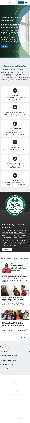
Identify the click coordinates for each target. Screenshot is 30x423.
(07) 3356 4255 (16, 398)
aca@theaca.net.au (16, 400)
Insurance (3, 351)
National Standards (6, 364)
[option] (15, 31)
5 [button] (18, 51)
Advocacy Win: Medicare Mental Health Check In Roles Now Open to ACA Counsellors (13, 299)
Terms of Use (15, 413)
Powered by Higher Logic (15, 421)
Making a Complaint (7, 369)
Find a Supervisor (6, 347)
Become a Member (15, 407)
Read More (24, 338)
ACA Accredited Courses (8, 356)
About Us (15, 404)
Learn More (7, 249)
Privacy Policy (15, 412)
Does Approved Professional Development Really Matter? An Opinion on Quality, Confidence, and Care (13, 324)
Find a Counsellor (15, 406)
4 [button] (16, 51)
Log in (20, 2)
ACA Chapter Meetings (8, 360)
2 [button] (13, 51)
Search (5, 46)
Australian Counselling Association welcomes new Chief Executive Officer (14, 275)
